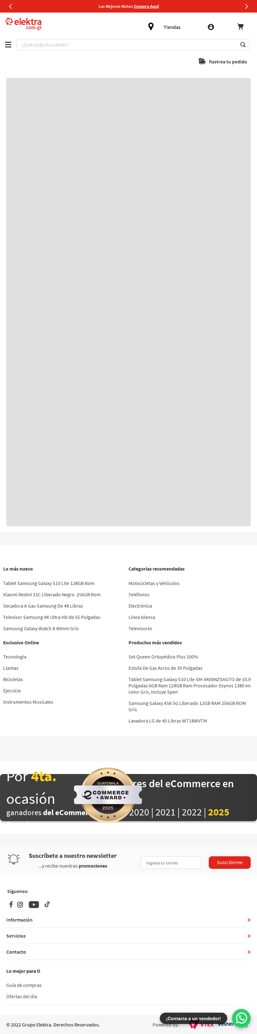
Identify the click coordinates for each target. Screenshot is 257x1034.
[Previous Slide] (10, 6)
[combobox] (133, 44)
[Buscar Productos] (243, 44)
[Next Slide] (246, 6)
